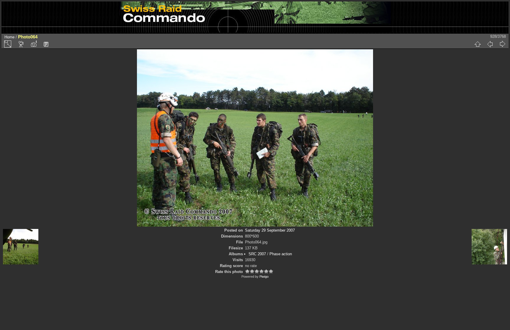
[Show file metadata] (33, 44)
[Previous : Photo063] (490, 44)
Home (9, 37)
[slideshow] (21, 44)
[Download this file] (46, 44)
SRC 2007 (257, 254)
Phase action (280, 254)
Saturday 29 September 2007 (270, 230)
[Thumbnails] (477, 44)
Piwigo (264, 276)
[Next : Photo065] (502, 44)
